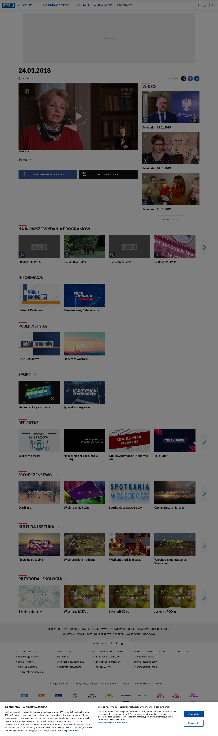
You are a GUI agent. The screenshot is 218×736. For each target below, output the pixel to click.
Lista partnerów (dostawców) (112, 722)
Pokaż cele (193, 723)
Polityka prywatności (68, 730)
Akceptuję (193, 714)
